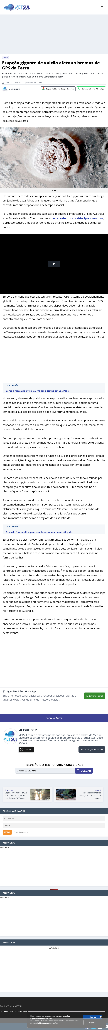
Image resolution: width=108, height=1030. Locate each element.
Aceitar (93, 1017)
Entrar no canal (96, 696)
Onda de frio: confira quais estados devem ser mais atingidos (39, 532)
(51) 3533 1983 (6, 1011)
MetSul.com (14, 89)
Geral (6, 57)
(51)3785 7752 (21, 1011)
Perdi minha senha (21, 832)
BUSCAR (86, 770)
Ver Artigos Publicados (93, 749)
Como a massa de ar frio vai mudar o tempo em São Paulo (38, 390)
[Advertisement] (54, 1024)
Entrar (7, 832)
